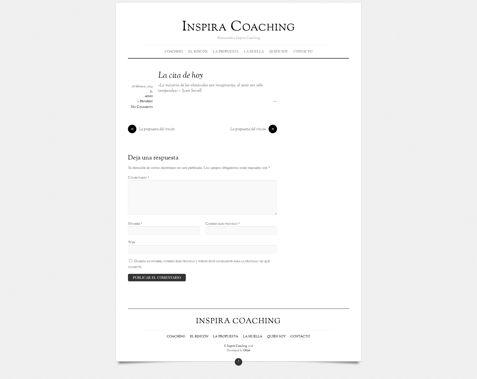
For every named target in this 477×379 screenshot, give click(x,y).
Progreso (146, 101)
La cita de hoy (180, 76)
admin (149, 96)
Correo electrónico (222, 223)
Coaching (174, 51)
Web (131, 242)
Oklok (246, 350)
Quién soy (278, 51)
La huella (254, 51)
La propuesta (225, 51)
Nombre (135, 223)
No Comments (142, 106)
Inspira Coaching (237, 346)
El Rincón (197, 51)
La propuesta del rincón (153, 129)
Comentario (138, 177)
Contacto (302, 51)
